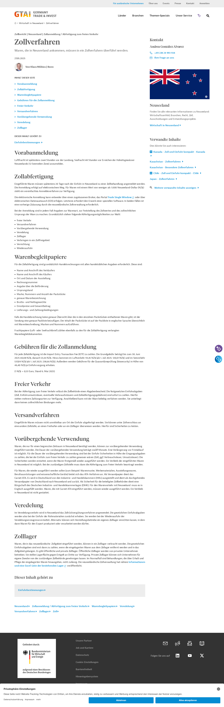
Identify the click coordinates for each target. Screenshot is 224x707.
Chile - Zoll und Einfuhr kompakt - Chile (176, 173)
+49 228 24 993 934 (164, 52)
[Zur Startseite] (35, 16)
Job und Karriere (84, 648)
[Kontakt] (165, 643)
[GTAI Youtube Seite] (189, 655)
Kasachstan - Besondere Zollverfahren (172, 167)
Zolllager (22, 127)
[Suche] (208, 16)
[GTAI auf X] (201, 655)
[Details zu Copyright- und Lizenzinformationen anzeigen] (206, 96)
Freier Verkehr (25, 105)
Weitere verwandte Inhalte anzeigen (175, 187)
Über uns (153, 3)
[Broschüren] (201, 643)
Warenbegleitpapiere (29, 94)
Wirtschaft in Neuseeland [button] (164, 125)
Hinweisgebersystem (87, 676)
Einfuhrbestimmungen (27, 142)
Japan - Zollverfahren (162, 179)
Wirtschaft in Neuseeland (31, 23)
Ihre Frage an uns (164, 57)
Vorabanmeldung (27, 83)
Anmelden (204, 3)
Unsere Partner (84, 640)
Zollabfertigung (26, 89)
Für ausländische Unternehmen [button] (128, 3)
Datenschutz (82, 655)
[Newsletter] (189, 643)
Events (166, 3)
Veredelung (23, 122)
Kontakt (190, 3)
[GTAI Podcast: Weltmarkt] (177, 643)
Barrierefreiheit (84, 669)
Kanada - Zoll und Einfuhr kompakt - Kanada (179, 151)
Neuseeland (21, 606)
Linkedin (177, 655)
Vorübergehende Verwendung (34, 116)
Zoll (55, 611)
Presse (178, 3)
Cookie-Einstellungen (87, 662)
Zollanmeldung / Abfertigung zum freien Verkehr (60, 606)
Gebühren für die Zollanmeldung (36, 100)
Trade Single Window (119, 197)
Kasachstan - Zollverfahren (165, 161)
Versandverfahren (27, 111)
